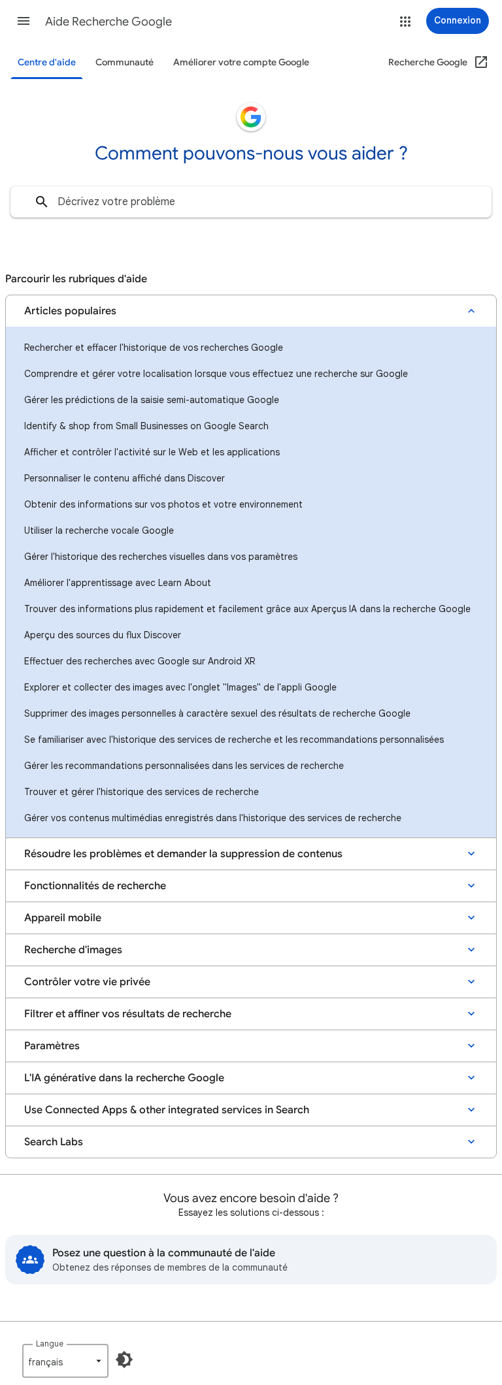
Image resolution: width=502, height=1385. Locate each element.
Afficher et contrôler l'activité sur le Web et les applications (152, 452)
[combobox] (251, 202)
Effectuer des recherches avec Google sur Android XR (139, 661)
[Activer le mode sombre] (124, 1359)
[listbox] (65, 1361)
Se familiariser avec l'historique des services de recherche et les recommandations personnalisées (234, 739)
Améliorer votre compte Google (241, 62)
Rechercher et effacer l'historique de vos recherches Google (153, 347)
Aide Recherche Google (108, 21)
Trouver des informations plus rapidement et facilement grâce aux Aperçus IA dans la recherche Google (247, 609)
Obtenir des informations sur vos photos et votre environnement (163, 504)
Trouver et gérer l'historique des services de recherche (141, 792)
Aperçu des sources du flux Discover (102, 635)
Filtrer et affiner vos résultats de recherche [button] (127, 1013)
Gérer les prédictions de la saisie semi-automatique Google (151, 400)
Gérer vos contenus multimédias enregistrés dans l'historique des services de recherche (212, 818)
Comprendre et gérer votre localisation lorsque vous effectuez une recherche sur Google (216, 374)
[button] (23, 21)
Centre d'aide (47, 62)
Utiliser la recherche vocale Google (99, 530)
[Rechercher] (42, 202)
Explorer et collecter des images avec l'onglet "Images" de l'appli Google (180, 687)
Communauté (124, 62)
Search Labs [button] (53, 1142)
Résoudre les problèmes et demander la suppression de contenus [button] (183, 853)
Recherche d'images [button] (73, 949)
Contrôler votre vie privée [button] (87, 981)
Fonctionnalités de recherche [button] (95, 885)
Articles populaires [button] (70, 311)
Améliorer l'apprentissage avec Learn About (117, 583)
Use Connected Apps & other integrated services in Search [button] (166, 1109)
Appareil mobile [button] (62, 917)
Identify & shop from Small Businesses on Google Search (146, 426)
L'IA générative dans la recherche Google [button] (124, 1077)
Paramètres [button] (52, 1045)
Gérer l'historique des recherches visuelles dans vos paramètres (160, 556)
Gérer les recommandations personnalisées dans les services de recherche (184, 766)
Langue (49, 1343)
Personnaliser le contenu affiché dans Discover (124, 478)
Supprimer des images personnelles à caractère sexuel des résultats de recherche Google (217, 713)
